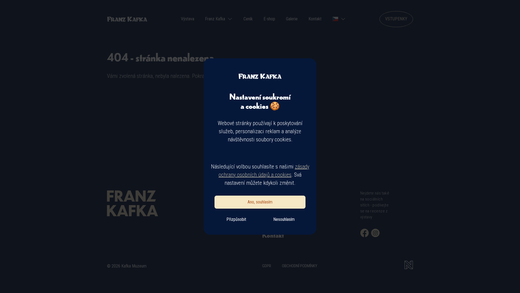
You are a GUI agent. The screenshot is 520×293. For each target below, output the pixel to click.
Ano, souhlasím (260, 202)
